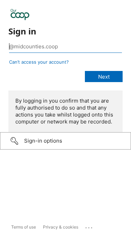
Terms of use (23, 227)
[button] (65, 141)
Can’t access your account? (39, 62)
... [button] (89, 226)
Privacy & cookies (60, 227)
